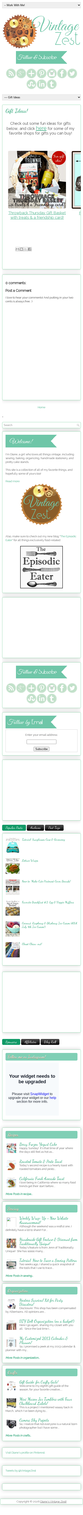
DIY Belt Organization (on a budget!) (46, 1321)
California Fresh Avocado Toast (41, 1178)
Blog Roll (50, 1042)
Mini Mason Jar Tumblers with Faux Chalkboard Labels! (45, 1401)
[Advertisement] (32, 627)
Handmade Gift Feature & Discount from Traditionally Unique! (48, 1241)
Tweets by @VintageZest (21, 1470)
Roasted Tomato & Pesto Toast (40, 1161)
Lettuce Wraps (30, 860)
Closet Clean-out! (32, 944)
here (41, 128)
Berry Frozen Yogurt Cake (38, 1144)
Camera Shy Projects (34, 1420)
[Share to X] (25, 249)
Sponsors (11, 1042)
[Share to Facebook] (29, 249)
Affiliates (30, 1042)
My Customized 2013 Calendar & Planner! (43, 1340)
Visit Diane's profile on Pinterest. (25, 1452)
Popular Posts (14, 828)
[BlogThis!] (21, 249)
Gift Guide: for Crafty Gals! (38, 1382)
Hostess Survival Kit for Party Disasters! (41, 1302)
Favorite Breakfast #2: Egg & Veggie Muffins (48, 902)
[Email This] (17, 249)
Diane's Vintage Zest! (53, 1501)
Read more (13, 481)
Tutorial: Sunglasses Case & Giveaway (43, 839)
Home (41, 407)
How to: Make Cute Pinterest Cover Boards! (46, 881)
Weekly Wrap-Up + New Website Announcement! (43, 1220)
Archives (35, 828)
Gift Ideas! (17, 111)
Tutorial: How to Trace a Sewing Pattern (48, 1260)
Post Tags (54, 828)
